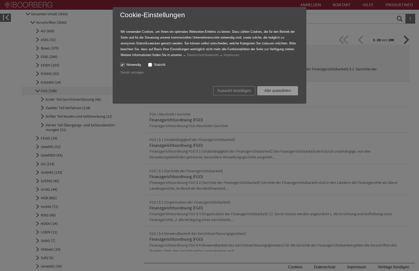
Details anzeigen (132, 72)
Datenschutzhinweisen (202, 55)
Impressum (231, 55)
